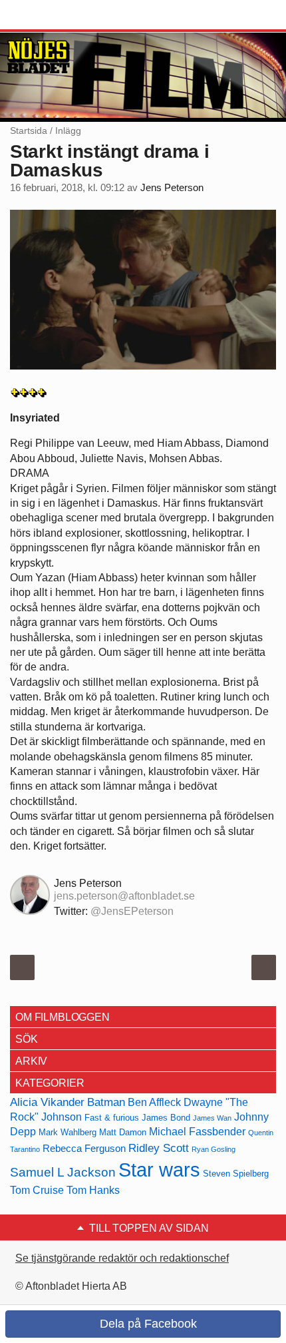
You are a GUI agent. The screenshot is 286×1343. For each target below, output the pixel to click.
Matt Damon (122, 1132)
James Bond (166, 1118)
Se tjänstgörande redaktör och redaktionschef (122, 1258)
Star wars (159, 1170)
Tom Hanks (93, 1190)
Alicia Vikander (47, 1102)
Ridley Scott (158, 1148)
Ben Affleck (154, 1102)
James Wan (212, 1118)
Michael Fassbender (197, 1131)
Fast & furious (111, 1118)
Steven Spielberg (236, 1174)
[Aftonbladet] (60, 15)
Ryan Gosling (213, 1149)
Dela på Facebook (146, 1323)
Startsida (28, 130)
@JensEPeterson (132, 911)
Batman (106, 1102)
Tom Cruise (37, 1190)
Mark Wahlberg (67, 1132)
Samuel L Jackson (63, 1172)
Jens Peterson (172, 187)
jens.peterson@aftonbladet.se (124, 896)
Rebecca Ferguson (84, 1148)
